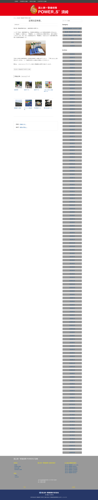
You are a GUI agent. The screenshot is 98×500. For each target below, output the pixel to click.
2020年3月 (72, 311)
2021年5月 (72, 263)
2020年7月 (72, 297)
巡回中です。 (27, 89)
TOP (24, 487)
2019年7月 (72, 339)
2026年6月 (72, 60)
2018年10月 (72, 370)
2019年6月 (72, 342)
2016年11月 (72, 449)
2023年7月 (72, 177)
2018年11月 (72, 366)
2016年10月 (72, 452)
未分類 (72, 38)
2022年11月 (72, 205)
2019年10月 (72, 328)
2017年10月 (72, 411)
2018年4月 (72, 390)
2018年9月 (72, 373)
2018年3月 (72, 394)
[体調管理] (18, 82)
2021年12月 (72, 243)
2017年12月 (72, 404)
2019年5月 (72, 346)
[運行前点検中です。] (48, 100)
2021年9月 (72, 249)
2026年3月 (72, 67)
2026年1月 (72, 74)
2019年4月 (72, 349)
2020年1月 (72, 318)
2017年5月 (72, 428)
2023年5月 (72, 184)
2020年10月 (72, 287)
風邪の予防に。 (23, 127)
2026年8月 (72, 54)
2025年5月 (72, 102)
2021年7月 (72, 256)
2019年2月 (72, 356)
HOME (16, 1)
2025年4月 (72, 105)
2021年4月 (72, 267)
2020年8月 (72, 294)
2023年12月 (72, 160)
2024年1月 (72, 157)
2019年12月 (72, 322)
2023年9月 (72, 170)
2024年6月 (72, 139)
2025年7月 (72, 95)
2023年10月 (72, 167)
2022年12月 (72, 201)
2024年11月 (72, 122)
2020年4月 (72, 308)
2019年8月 (72, 335)
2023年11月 (72, 164)
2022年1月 (72, 239)
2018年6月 (72, 383)
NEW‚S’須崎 (33, 1)
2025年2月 (72, 112)
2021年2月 (72, 273)
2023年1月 (72, 198)
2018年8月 (72, 376)
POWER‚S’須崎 (24, 1)
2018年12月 (72, 363)
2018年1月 (72, 401)
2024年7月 (72, 136)
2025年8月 (72, 91)
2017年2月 (72, 438)
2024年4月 (72, 146)
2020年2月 (72, 315)
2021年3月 (72, 270)
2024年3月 (72, 150)
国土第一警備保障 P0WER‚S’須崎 (22, 69)
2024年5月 (72, 143)
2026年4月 (72, 64)
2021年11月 (72, 246)
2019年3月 (72, 352)
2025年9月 (72, 88)
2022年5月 (72, 225)
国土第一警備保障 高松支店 (70, 472)
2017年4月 (72, 431)
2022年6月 (72, 222)
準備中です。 (23, 124)
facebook (72, 45)
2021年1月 (72, 277)
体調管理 (16, 89)
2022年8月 (72, 215)
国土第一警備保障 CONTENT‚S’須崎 (72, 28)
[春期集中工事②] (18, 100)
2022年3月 (72, 232)
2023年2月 (72, 194)
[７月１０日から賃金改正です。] (48, 82)
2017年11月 (72, 407)
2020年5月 (72, 304)
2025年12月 (72, 78)
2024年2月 (72, 153)
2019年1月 (72, 359)
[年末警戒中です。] (38, 100)
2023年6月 (72, 181)
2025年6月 (72, 98)
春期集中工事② (17, 108)
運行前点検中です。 (48, 108)
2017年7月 (72, 421)
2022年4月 (72, 229)
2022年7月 (72, 219)
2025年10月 (72, 85)
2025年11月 (72, 81)
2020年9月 (72, 291)
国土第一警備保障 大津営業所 (71, 469)
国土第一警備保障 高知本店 (70, 466)
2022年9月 (72, 212)
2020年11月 (72, 284)
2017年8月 (72, 418)
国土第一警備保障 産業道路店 (71, 471)
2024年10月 (72, 126)
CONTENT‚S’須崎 (42, 1)
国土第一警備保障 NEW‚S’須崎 (72, 31)
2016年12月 (72, 445)
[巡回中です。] (28, 82)
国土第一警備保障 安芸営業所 (71, 468)
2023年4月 (72, 188)
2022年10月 (72, 208)
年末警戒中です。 (38, 108)
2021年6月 (72, 260)
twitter (72, 42)
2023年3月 (72, 191)
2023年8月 (72, 174)
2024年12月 (72, 119)
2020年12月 (72, 280)
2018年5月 (72, 387)
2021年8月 (72, 253)
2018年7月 (72, 380)
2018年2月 (72, 397)
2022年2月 (72, 236)
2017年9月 (72, 414)
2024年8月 (72, 133)
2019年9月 (72, 332)
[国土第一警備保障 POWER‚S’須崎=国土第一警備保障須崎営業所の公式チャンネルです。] (49, 6)
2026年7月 (72, 57)
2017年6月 (72, 425)
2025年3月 (72, 109)
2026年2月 (72, 71)
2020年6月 (72, 301)
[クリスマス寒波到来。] (28, 100)
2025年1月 (72, 115)
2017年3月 (72, 435)
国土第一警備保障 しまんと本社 (71, 465)
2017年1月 (72, 442)
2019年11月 (72, 325)
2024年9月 (72, 129)
